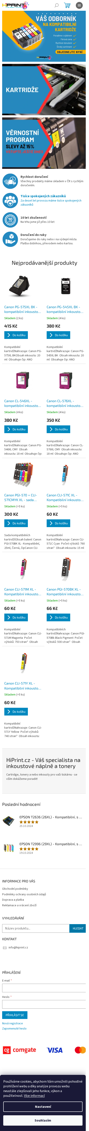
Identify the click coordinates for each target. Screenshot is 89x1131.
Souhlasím (43, 1120)
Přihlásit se (15, 1015)
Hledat (78, 928)
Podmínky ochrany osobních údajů (24, 894)
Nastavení (43, 1106)
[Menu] (79, 5)
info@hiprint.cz (18, 947)
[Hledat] (56, 5)
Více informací (34, 1095)
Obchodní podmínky (15, 889)
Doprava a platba (13, 900)
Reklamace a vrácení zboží (19, 905)
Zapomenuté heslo (14, 1029)
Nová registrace (12, 1024)
